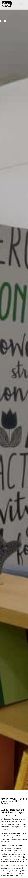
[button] (21, 4)
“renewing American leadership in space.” (13, 850)
